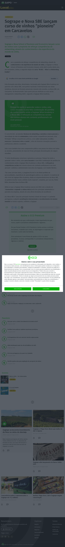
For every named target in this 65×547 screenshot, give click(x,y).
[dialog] (32, 273)
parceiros (18, 264)
